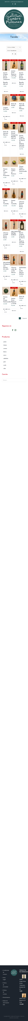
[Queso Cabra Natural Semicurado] (22, 160)
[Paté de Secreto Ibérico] (6, 126)
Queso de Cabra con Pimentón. (6, 172)
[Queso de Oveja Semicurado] (6, 291)
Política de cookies (5, 992)
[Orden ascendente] (20, 47)
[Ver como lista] (15, 54)
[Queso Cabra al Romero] (14, 162)
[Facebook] (13, 330)
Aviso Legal (4, 978)
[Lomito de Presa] (6, 100)
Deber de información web (5, 1002)
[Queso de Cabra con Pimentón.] (6, 162)
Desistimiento (5, 997)
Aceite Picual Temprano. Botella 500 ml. (14, 135)
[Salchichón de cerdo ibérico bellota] (22, 260)
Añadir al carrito (5, 118)
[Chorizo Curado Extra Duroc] (6, 225)
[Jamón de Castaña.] (14, 193)
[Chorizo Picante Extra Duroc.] (22, 194)
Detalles (6, 91)
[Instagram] (15, 330)
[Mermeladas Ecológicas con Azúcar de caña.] (6, 257)
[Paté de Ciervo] (22, 291)
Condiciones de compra (5, 972)
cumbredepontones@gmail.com (17, 1)
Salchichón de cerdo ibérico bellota (22, 271)
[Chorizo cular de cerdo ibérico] (14, 260)
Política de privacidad (5, 985)
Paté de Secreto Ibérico (5, 133)
